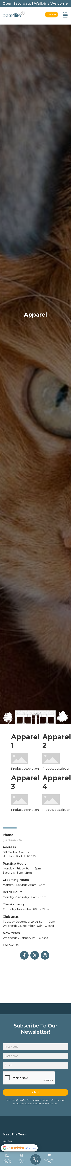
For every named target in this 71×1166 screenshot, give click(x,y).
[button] (65, 14)
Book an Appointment (35, 25)
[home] (14, 14)
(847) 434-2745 (13, 840)
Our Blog (35, 32)
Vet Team (8, 1141)
